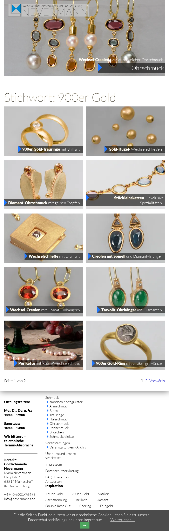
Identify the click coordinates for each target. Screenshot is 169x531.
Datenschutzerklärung (62, 470)
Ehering (85, 506)
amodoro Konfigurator (66, 402)
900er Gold (80, 494)
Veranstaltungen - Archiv (67, 447)
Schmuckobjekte (61, 436)
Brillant (81, 500)
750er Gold (54, 494)
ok (84, 525)
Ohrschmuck (147, 68)
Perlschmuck (59, 428)
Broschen (56, 432)
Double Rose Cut (57, 506)
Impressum (53, 464)
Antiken (103, 494)
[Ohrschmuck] (84, 74)
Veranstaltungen (57, 443)
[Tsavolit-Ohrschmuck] (125, 315)
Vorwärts (157, 380)
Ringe (53, 410)
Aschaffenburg (56, 500)
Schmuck (52, 397)
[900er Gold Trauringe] (43, 154)
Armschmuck (59, 406)
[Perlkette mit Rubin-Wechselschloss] (43, 368)
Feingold (106, 506)
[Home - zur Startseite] (48, 15)
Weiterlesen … (122, 519)
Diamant (102, 500)
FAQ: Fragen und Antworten (57, 479)
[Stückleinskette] (125, 207)
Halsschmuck (59, 419)
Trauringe (56, 415)
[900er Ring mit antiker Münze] (125, 368)
